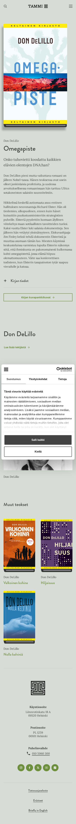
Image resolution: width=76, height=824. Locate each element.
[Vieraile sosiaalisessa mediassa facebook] (29, 767)
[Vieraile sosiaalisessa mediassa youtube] (46, 767)
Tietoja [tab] (62, 379)
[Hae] (5, 6)
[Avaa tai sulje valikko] (70, 6)
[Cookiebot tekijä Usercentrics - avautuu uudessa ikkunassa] (56, 369)
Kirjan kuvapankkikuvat (36, 297)
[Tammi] (38, 6)
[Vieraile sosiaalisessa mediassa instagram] (21, 767)
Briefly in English (38, 810)
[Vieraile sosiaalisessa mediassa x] (38, 767)
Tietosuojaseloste (38, 790)
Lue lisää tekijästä (15, 348)
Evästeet (38, 800)
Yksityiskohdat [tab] (38, 379)
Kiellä (38, 451)
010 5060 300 (41, 753)
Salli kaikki (38, 439)
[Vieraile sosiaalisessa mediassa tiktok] (55, 767)
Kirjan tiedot (19, 280)
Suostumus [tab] (14, 379)
